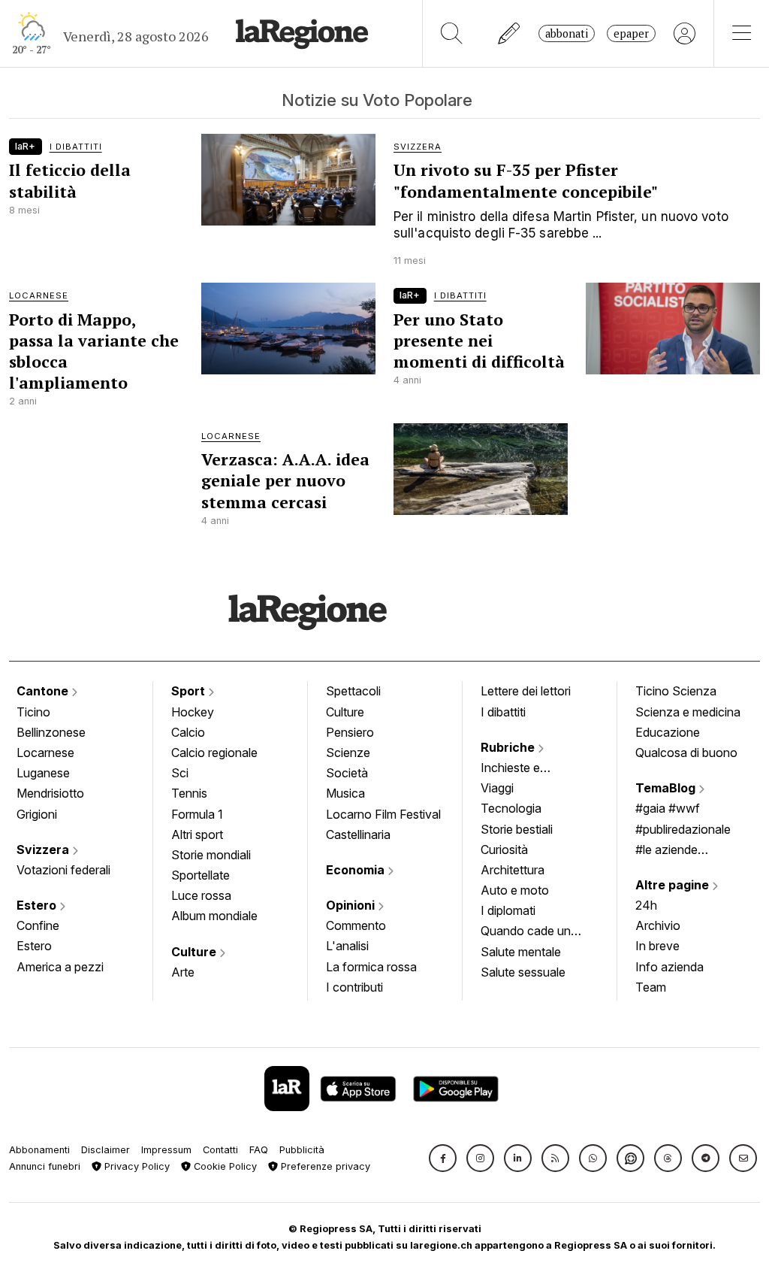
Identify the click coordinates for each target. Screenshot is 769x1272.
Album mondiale (214, 915)
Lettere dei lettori (526, 690)
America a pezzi (60, 966)
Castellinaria (358, 834)
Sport (189, 690)
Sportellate (200, 875)
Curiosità (504, 849)
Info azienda (669, 966)
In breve (657, 945)
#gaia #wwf (667, 808)
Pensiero (350, 732)
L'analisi (347, 945)
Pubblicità (301, 1149)
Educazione (667, 732)
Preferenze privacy (324, 1166)
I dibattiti (503, 711)
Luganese (43, 772)
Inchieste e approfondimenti (525, 769)
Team (650, 987)
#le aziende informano (666, 851)
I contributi (354, 987)
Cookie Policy (224, 1166)
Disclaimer (105, 1149)
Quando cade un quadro (526, 932)
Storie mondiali (211, 854)
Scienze (348, 752)
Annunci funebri (44, 1166)
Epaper (631, 33)
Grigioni (37, 814)
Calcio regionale (214, 752)
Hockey (192, 711)
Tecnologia (511, 808)
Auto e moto (515, 890)
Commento (356, 925)
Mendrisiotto (50, 793)
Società (347, 772)
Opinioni (352, 905)
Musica (345, 793)
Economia (357, 869)
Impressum (166, 1149)
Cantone (44, 690)
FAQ (258, 1149)
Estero (38, 905)
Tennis (189, 793)
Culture (195, 951)
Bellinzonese (51, 732)
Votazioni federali (63, 869)
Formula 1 (197, 814)
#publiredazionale (683, 829)
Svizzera (44, 849)
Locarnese (45, 752)
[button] (443, 1158)
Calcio (188, 732)
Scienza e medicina (687, 711)
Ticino (33, 711)
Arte (183, 972)
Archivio (657, 925)
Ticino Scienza (675, 690)
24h (646, 905)
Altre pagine (673, 884)
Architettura (512, 869)
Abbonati (566, 33)
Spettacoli (353, 690)
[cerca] (452, 33)
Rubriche (509, 747)
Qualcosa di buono (686, 752)
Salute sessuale (523, 972)
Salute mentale (521, 951)
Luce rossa (201, 895)
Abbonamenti (39, 1149)
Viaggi (497, 787)
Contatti (220, 1149)
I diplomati (508, 910)
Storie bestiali (517, 829)
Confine (38, 925)
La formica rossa (371, 966)
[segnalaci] (509, 33)
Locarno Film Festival (383, 814)
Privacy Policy (135, 1166)
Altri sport (197, 834)
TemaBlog (666, 787)
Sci (179, 772)
